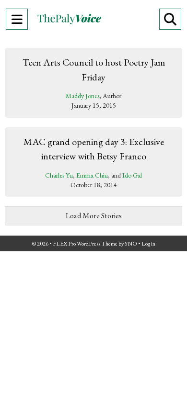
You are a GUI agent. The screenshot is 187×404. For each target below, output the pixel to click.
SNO (131, 243)
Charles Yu (59, 175)
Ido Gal (132, 175)
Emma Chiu (92, 175)
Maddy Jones (82, 95)
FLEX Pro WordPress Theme (85, 243)
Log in (148, 243)
